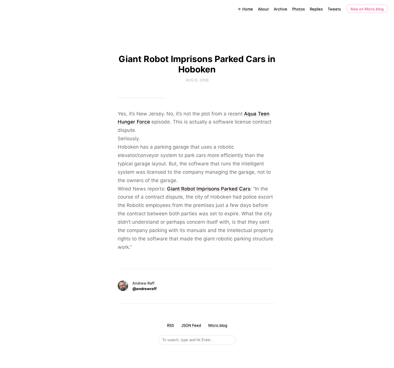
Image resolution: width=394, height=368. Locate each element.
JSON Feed (191, 325)
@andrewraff (144, 288)
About (263, 9)
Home (245, 9)
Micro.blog (217, 325)
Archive (280, 9)
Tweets (334, 9)
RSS (170, 325)
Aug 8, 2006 (197, 80)
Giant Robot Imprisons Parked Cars (208, 189)
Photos (298, 9)
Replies (316, 9)
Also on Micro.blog (367, 9)
